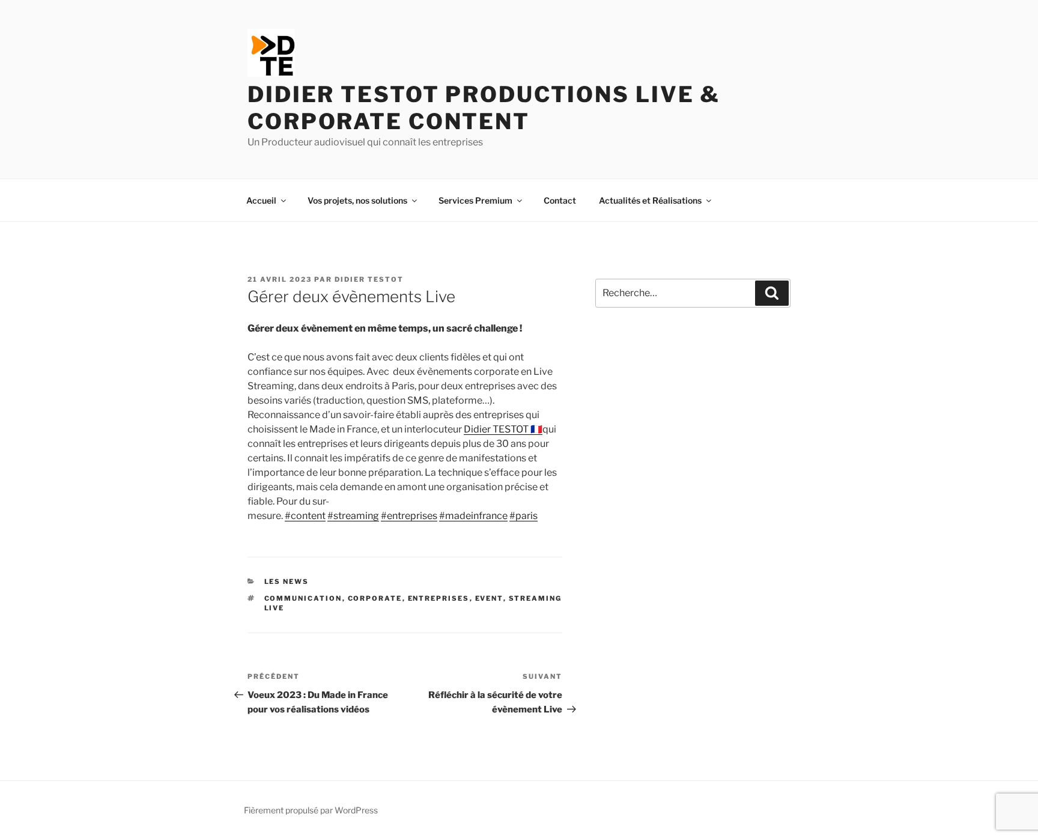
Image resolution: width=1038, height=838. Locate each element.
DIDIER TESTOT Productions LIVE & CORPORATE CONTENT (483, 108)
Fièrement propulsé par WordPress (311, 810)
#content (305, 515)
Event (489, 598)
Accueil (261, 200)
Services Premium (475, 200)
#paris (523, 515)
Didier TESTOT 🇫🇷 (503, 429)
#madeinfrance (473, 515)
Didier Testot (369, 279)
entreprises (439, 598)
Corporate (375, 598)
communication (303, 598)
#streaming (353, 515)
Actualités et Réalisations (650, 200)
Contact (560, 200)
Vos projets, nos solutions (357, 200)
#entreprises (409, 515)
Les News (286, 581)
